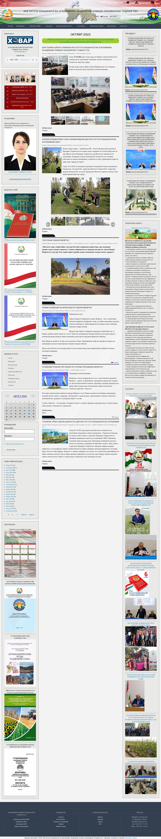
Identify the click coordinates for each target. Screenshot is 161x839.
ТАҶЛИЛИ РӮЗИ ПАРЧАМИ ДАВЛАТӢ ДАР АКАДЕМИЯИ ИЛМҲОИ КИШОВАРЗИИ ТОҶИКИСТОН (141, 445)
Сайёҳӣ (60, 824)
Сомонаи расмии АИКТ (21, 819)
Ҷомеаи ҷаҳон (61, 826)
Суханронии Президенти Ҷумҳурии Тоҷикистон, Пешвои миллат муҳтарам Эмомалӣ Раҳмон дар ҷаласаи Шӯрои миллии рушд (140, 184)
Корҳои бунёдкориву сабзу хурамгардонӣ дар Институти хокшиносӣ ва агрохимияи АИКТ (79, 140)
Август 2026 (20, 396)
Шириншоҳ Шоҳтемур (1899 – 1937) (22, 106)
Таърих (61, 817)
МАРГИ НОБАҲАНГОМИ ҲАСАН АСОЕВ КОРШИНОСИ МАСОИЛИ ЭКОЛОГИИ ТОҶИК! (141, 677)
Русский (105, 16)
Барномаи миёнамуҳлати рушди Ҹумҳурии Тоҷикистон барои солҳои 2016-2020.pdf (19, 343)
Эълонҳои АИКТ (21, 824)
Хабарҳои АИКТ (21, 822)
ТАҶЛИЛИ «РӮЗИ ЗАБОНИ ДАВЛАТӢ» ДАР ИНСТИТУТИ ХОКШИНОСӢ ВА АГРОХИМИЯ (80, 421)
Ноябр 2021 (9, 489)
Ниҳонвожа (8, 436)
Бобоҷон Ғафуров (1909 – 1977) (22, 91)
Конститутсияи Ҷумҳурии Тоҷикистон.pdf (20, 240)
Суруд (100, 822)
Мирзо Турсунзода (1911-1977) (22, 94)
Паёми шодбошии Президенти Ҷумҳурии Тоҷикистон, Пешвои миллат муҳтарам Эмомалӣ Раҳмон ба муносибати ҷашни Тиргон (141, 42)
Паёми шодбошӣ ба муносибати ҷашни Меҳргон (67, 307)
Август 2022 (10, 509)
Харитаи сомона (144, 3)
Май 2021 (9, 475)
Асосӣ (132, 3)
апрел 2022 (9, 501)
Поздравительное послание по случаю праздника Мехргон (72, 367)
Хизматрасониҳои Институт (141, 228)
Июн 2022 (9, 506)
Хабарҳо (48, 26)
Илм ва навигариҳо (21, 826)
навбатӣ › (24, 515)
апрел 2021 (9, 472)
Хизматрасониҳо (97, 26)
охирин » (32, 515)
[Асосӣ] (7, 14)
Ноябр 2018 (9, 465)
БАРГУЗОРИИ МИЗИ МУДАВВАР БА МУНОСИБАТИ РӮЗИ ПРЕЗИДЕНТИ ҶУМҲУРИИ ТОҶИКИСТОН (140, 503)
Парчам (100, 819)
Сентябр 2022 (10, 511)
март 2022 (9, 499)
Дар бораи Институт (64, 26)
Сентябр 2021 (10, 485)
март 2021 (9, 470)
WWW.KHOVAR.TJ (20, 52)
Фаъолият (81, 26)
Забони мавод (47, 128)
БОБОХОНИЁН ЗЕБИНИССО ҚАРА (20, 172)
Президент (20, 26)
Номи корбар (9, 428)
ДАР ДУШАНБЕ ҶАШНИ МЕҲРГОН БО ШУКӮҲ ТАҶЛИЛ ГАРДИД (141, 624)
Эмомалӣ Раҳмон (22, 98)
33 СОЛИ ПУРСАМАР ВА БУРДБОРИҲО (141, 762)
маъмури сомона (131, 838)
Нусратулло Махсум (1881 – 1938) (22, 102)
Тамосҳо (157, 3)
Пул (100, 824)
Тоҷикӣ (96, 16)
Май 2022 (9, 504)
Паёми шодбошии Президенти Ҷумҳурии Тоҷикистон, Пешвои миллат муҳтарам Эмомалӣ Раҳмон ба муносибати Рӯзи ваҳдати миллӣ (141, 61)
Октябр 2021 (10, 487)
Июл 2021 (9, 480)
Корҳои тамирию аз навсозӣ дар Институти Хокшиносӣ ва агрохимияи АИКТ (140, 395)
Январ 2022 (9, 494)
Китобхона (111, 26)
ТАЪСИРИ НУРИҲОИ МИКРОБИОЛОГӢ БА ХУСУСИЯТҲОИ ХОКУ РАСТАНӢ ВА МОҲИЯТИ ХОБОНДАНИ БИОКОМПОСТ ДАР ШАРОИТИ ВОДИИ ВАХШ (141, 718)
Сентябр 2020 (10, 468)
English (114, 16)
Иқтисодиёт (60, 819)
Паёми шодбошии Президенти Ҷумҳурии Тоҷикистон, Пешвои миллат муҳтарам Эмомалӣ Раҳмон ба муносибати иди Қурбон (140, 98)
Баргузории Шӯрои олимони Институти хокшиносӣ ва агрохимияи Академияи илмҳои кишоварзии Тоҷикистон (77, 48)
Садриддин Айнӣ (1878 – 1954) (22, 87)
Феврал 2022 (10, 497)
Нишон (100, 817)
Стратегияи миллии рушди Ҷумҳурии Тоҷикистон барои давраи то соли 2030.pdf (18, 291)
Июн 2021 (9, 477)
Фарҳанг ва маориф (61, 822)
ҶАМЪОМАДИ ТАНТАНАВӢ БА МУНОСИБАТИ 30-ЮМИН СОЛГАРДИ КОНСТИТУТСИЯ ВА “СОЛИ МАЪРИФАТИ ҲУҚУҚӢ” (141, 567)
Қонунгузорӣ (35, 26)
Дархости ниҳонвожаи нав (15, 444)
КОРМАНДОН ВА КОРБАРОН (20, 179)
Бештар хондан (47, 134)
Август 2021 (10, 482)
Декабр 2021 (10, 492)
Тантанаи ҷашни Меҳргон (55, 240)
